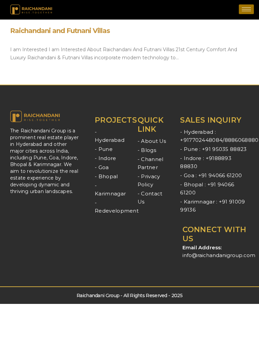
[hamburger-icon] (246, 9)
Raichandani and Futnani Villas (60, 31)
